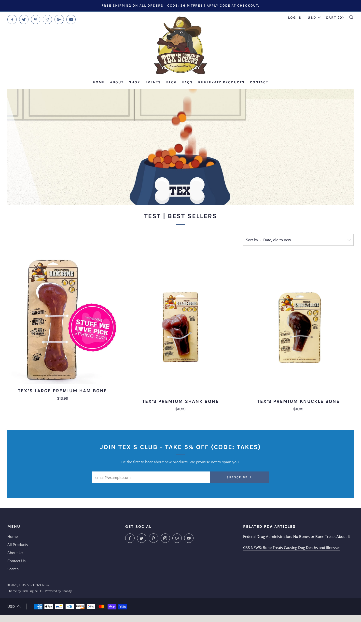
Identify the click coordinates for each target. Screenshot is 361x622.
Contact (259, 82)
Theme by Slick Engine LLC (25, 591)
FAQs (187, 82)
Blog (171, 82)
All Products (17, 544)
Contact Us (16, 560)
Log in (295, 17)
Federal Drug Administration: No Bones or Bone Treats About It (296, 536)
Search (13, 568)
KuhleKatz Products (221, 82)
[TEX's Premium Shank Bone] (180, 325)
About (117, 82)
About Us (15, 552)
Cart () (335, 17)
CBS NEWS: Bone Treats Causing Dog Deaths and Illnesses (291, 547)
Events (153, 82)
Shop (134, 82)
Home (99, 82)
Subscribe (237, 477)
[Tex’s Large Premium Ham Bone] (62, 320)
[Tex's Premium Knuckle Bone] (298, 325)
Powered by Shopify (58, 591)
